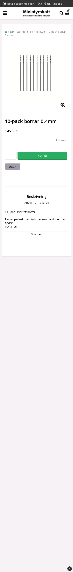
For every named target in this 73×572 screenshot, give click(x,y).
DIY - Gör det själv (21, 31)
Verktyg (40, 31)
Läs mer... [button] (62, 140)
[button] (67, 13)
